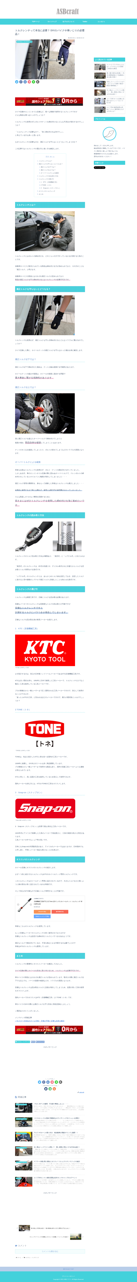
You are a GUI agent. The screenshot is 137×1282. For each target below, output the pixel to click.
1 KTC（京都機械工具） (49, 182)
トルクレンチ (40, 1041)
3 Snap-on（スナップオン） (51, 188)
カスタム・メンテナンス (23, 1041)
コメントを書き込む (50, 1251)
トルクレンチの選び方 (46, 179)
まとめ (41, 194)
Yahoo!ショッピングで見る (42, 916)
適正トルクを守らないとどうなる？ (51, 164)
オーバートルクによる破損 (50, 173)
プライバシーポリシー (68, 1276)
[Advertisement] (50, 90)
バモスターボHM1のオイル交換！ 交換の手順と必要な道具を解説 (39, 1021)
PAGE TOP (69, 1269)
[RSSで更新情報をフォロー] (54, 1088)
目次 (47, 157)
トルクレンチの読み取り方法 (48, 176)
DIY (34, 1041)
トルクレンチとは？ (45, 161)
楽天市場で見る (60, 911)
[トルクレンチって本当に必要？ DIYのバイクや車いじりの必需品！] (25, 81)
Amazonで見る (42, 911)
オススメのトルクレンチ (47, 191)
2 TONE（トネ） (46, 185)
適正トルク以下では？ (48, 167)
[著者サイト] (46, 1088)
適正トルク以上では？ (48, 170)
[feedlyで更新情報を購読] (50, 1088)
